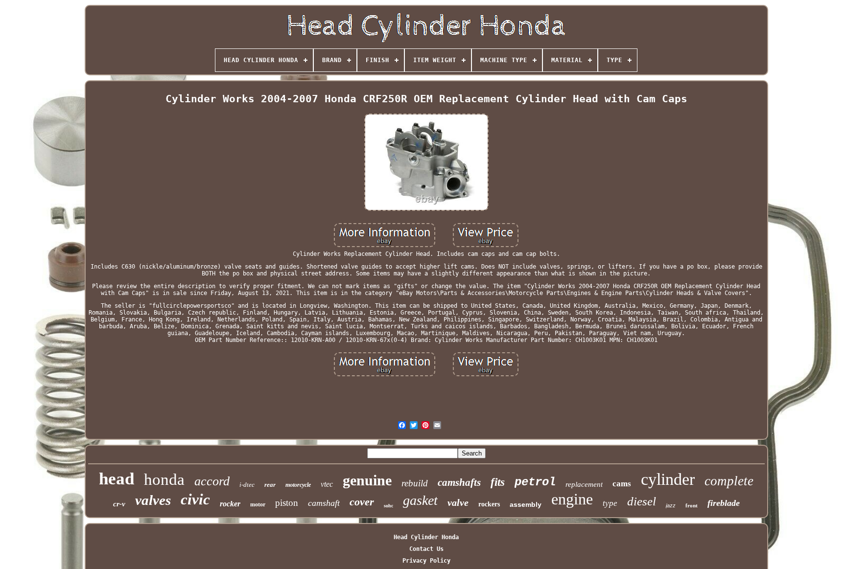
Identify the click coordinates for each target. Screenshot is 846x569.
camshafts (459, 482)
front (691, 505)
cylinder (668, 479)
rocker (230, 504)
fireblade (723, 503)
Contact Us (426, 549)
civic (195, 499)
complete (729, 481)
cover (362, 502)
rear (270, 484)
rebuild (414, 483)
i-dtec (247, 484)
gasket (420, 500)
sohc (388, 505)
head (116, 478)
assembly (525, 504)
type (610, 503)
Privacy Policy (426, 560)
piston (286, 503)
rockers (489, 504)
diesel (641, 501)
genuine (367, 480)
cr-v (119, 504)
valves (153, 500)
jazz (671, 505)
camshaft (324, 503)
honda (164, 479)
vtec (327, 484)
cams (621, 483)
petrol (535, 482)
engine (572, 499)
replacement (584, 484)
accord (212, 481)
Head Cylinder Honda (426, 537)
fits (498, 482)
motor (257, 504)
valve (458, 502)
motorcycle (298, 484)
